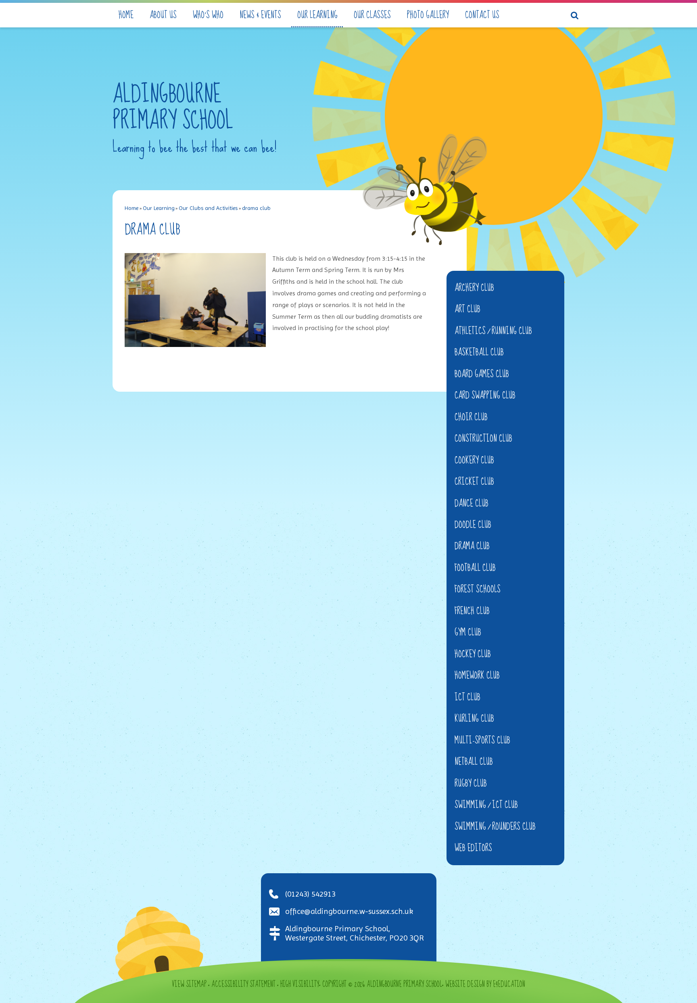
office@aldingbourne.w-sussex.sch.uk (349, 911)
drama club (256, 208)
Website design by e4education (485, 984)
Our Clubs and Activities (208, 208)
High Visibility (299, 984)
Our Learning (159, 208)
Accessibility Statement (243, 984)
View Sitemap (189, 984)
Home (131, 208)
